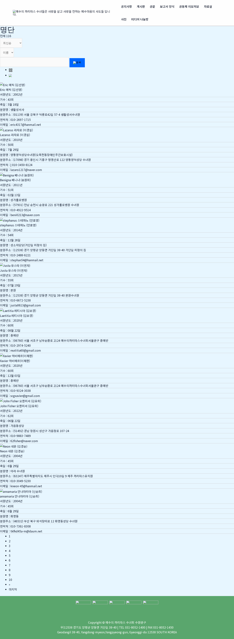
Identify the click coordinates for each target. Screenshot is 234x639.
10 (10, 579)
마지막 (13, 589)
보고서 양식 (167, 6)
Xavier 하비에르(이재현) (15, 361)
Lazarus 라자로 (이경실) (15, 135)
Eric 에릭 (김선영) (11, 89)
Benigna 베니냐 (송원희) (15, 180)
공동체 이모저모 (189, 6)
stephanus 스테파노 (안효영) (18, 225)
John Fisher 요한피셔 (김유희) (19, 406)
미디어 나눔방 (139, 19)
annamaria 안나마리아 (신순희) (19, 496)
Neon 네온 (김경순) (12, 451)
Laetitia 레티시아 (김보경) (16, 315)
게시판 (141, 6)
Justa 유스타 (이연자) (13, 270)
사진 (124, 19)
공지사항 (126, 6)
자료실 (208, 6)
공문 (152, 6)
